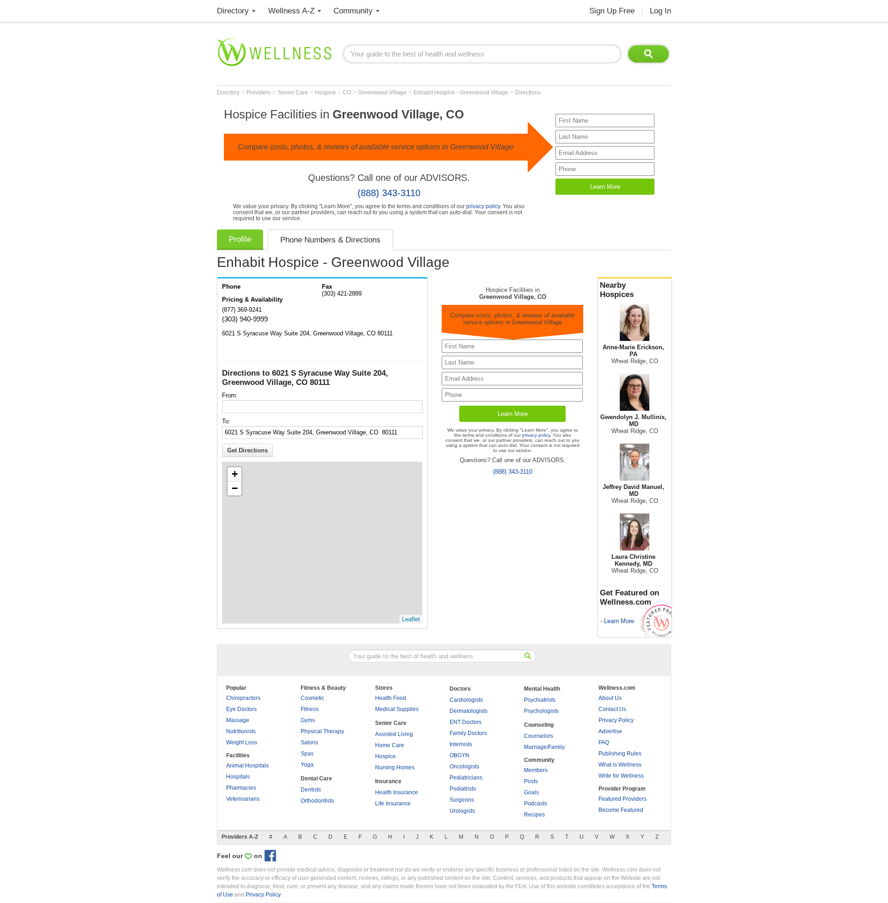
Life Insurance (393, 803)
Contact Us (612, 709)
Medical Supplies (397, 709)
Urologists (462, 811)
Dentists (311, 789)
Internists (461, 744)
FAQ (603, 742)
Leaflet (411, 619)
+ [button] (235, 474)
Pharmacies (241, 788)
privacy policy (483, 206)
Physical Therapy (322, 731)
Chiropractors (243, 698)
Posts (531, 781)
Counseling (539, 725)
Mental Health (542, 689)
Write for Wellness (621, 776)
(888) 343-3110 (389, 193)
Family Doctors (468, 733)
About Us (610, 698)
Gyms (308, 720)
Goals (531, 792)
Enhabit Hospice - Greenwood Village (461, 92)
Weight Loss (241, 742)
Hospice (326, 92)
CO (347, 92)
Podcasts (535, 803)
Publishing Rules (619, 753)
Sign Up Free (612, 10)
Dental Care (316, 778)
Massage (237, 720)
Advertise (610, 731)
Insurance (388, 781)
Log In (660, 10)
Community (353, 10)
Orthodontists (317, 801)
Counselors (538, 736)
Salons (309, 742)
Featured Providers (622, 799)
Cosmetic (312, 698)
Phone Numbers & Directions (330, 239)
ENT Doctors (465, 722)
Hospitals (238, 776)
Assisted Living (394, 734)
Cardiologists (466, 700)
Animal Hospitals (247, 765)
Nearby (617, 290)
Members (536, 770)
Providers (259, 92)
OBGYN (459, 755)
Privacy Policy (616, 720)
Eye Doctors (241, 709)
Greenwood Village (383, 92)
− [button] (235, 488)
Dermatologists (468, 711)
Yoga (307, 764)
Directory (233, 10)
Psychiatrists (539, 700)
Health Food (390, 698)
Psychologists (541, 711)
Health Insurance (396, 792)
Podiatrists (463, 788)
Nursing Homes (394, 767)
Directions (528, 92)
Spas (307, 753)
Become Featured (620, 810)
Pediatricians (466, 777)
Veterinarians (242, 799)
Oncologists (464, 766)
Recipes (534, 814)
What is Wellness (619, 764)
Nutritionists (241, 731)
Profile (240, 239)
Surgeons (462, 800)
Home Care (389, 745)
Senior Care (293, 92)
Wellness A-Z (291, 10)
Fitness (310, 709)
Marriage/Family (544, 747)
